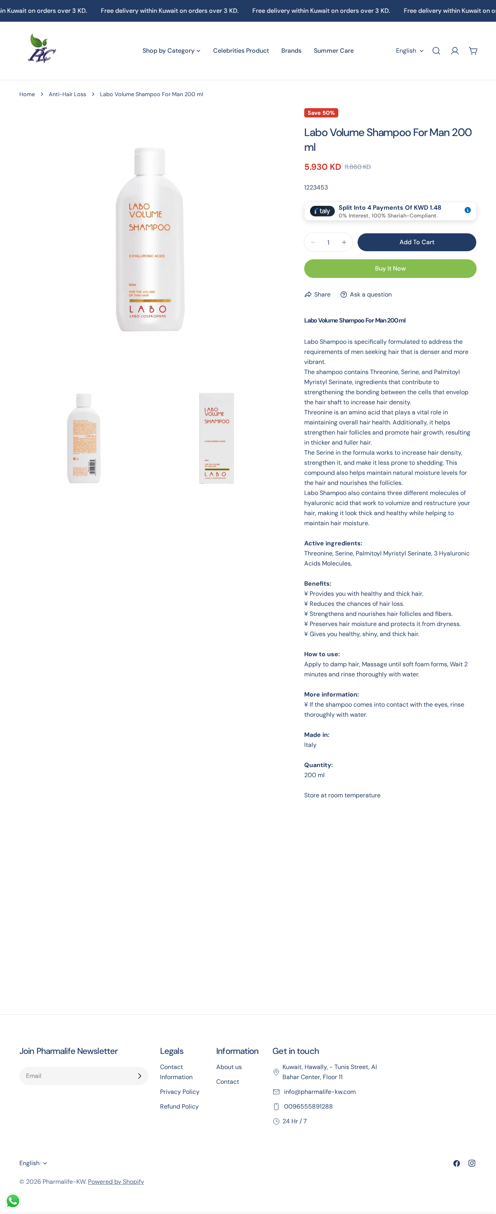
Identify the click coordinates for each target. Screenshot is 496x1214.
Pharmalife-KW (64, 1182)
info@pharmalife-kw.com (319, 1092)
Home (27, 94)
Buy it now (390, 268)
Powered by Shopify (116, 1182)
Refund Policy (179, 1106)
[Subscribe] (139, 1076)
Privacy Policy (180, 1092)
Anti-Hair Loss (67, 94)
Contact (227, 1082)
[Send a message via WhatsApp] (13, 1201)
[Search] (436, 51)
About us (229, 1067)
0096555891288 (307, 1106)
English (406, 51)
